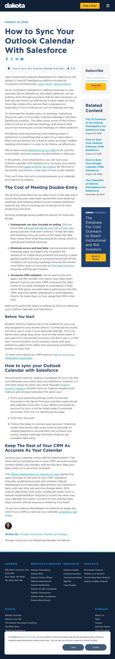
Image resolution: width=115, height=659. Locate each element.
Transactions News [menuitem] (73, 577)
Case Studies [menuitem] (70, 585)
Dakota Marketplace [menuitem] (40, 570)
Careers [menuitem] (98, 623)
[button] (9, 68)
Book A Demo (95, 257)
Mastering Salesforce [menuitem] (15, 630)
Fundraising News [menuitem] (72, 573)
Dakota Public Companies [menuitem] (43, 596)
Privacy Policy (30, 637)
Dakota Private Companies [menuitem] (44, 589)
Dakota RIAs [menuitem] (37, 573)
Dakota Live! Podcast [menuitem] (94, 573)
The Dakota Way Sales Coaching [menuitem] (20, 623)
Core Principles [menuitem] (102, 630)
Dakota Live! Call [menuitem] (13, 619)
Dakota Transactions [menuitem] (41, 592)
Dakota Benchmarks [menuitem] (40, 600)
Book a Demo (89, 5)
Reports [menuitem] (67, 581)
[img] (68, 68)
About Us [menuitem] (99, 615)
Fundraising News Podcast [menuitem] (97, 577)
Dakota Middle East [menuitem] (40, 585)
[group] (42, 68)
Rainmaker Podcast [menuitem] (93, 570)
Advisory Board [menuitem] (102, 626)
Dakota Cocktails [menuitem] (13, 615)
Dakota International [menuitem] (41, 581)
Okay (73, 647)
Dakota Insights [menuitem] (71, 570)
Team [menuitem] (97, 619)
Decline (96, 647)
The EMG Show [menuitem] (12, 626)
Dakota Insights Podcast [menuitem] (96, 581)
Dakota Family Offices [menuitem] (41, 577)
